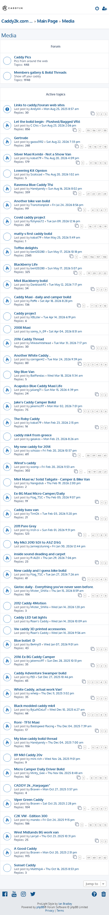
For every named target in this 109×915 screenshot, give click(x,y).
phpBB (40, 907)
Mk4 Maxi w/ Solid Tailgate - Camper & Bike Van (52, 479)
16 (95, 146)
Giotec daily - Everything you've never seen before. (54, 586)
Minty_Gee (37, 773)
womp (34, 467)
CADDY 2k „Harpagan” (32, 785)
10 (95, 162)
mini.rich (36, 759)
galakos (35, 439)
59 (88, 857)
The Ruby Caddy (27, 418)
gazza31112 (36, 142)
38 (88, 455)
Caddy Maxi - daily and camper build (42, 297)
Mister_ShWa (39, 591)
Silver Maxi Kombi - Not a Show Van (42, 154)
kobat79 (35, 158)
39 (93, 455)
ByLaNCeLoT (38, 709)
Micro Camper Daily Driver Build (39, 769)
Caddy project (25, 313)
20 (94, 273)
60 (94, 857)
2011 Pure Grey (25, 526)
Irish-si (34, 530)
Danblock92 (38, 284)
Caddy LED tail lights (30, 617)
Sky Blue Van (24, 371)
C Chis (34, 125)
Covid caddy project (29, 217)
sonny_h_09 (38, 331)
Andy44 (35, 109)
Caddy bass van (26, 509)
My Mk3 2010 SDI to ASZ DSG (37, 542)
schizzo (35, 450)
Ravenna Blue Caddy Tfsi (33, 184)
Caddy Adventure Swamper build (40, 673)
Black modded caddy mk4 (34, 705)
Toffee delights (26, 247)
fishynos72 (37, 221)
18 (105, 146)
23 (99, 193)
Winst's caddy (25, 463)
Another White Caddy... (32, 355)
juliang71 (35, 390)
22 (93, 193)
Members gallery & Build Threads (40, 72)
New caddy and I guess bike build (40, 570)
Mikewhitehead (40, 343)
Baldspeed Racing (42, 726)
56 (94, 130)
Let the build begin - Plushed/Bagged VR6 (47, 121)
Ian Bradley (65, 903)
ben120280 (37, 252)
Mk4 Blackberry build (31, 280)
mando (35, 820)
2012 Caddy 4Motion (30, 603)
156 (92, 256)
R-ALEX (35, 558)
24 (104, 193)
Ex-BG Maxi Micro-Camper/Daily (39, 493)
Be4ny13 (35, 644)
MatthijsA (36, 869)
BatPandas (37, 375)
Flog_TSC (36, 497)
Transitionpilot (39, 205)
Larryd (34, 836)
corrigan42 (37, 359)
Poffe (33, 301)
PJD (32, 677)
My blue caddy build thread (35, 738)
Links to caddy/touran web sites (39, 105)
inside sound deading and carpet (39, 554)
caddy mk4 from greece (33, 435)
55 (88, 130)
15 (90, 146)
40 (99, 455)
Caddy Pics (22, 57)
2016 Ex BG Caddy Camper (34, 656)
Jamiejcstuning (39, 546)
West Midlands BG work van (36, 832)
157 (98, 256)
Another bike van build (32, 201)
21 (88, 193)
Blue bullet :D (24, 640)
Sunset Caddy (25, 865)
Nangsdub (37, 483)
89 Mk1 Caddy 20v (28, 754)
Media (8, 35)
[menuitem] (97, 9)
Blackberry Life (26, 264)
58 (105, 130)
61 (100, 857)
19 (105, 226)
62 (105, 857)
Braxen (35, 789)
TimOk (34, 513)
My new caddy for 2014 (32, 446)
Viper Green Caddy (28, 799)
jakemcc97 (37, 406)
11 (100, 162)
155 (85, 256)
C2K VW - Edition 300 (30, 815)
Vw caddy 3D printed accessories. (40, 628)
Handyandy (37, 188)
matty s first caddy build (33, 233)
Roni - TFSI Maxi (26, 722)
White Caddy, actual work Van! (38, 689)
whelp (34, 693)
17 (100, 146)
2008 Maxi (22, 327)
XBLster (35, 317)
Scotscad (36, 174)
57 (99, 130)
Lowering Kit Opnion (30, 170)
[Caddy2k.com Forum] (13, 6)
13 (105, 824)
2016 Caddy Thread (29, 339)
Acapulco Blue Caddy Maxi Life (38, 385)
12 (105, 162)
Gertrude (21, 137)
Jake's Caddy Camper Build (35, 402)
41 (105, 455)
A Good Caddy (25, 848)
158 (104, 256)
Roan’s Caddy (39, 621)
